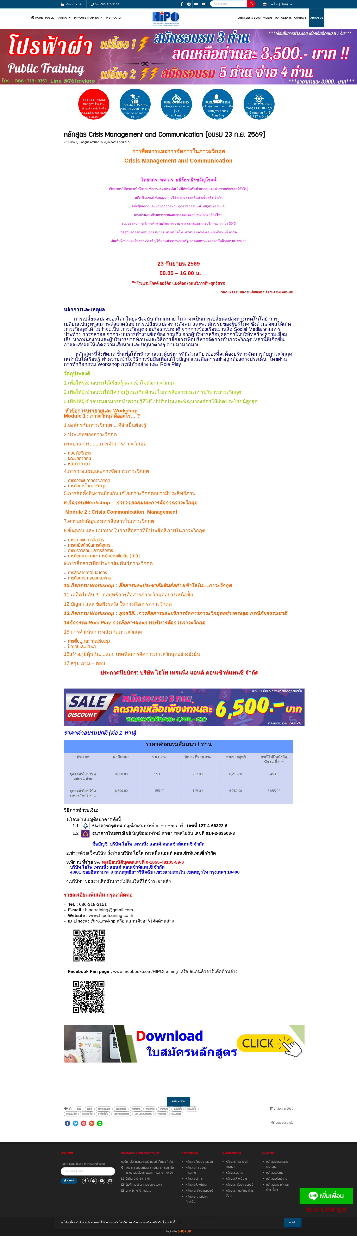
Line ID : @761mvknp (138, 1190)
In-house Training (86, 17)
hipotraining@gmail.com (109, 909)
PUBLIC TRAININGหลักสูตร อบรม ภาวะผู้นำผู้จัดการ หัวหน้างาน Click (176, 111)
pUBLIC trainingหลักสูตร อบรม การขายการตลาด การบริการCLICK (135, 111)
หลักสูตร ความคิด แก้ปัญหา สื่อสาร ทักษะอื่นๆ (105, 142)
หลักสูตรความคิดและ (197, 1196)
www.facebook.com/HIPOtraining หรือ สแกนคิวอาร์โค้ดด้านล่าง (175, 971)
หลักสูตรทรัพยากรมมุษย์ (240, 1184)
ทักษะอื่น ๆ (191, 1201)
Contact (300, 17)
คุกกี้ (178, 1222)
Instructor (114, 17)
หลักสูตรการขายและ (196, 1167)
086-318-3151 (142, 1178)
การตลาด (191, 1172)
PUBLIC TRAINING (56, 17)
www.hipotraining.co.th (110, 915)
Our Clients (283, 17)
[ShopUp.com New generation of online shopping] (184, 1231)
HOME (39, 17)
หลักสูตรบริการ (194, 1178)
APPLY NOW (178, 1101)
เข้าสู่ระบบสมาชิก (74, 4)
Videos (268, 17)
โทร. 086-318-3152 (107, 4)
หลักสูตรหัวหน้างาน (196, 1184)
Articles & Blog (249, 17)
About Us (316, 17)
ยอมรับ (292, 1222)
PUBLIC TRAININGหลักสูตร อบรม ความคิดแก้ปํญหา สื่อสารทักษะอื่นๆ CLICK (218, 111)
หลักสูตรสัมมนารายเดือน (199, 1161)
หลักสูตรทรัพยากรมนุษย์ (199, 1190)
